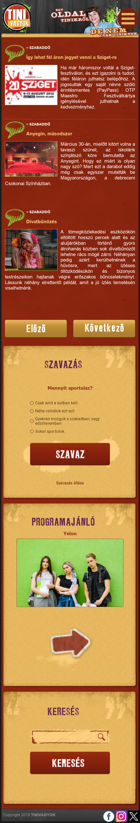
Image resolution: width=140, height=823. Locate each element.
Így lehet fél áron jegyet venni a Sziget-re (71, 57)
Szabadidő (39, 48)
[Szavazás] (70, 454)
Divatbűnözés (41, 221)
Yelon (70, 533)
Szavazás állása (70, 482)
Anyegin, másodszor (49, 133)
